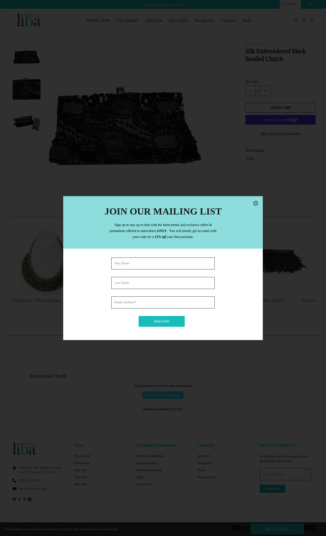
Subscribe (161, 321)
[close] (255, 203)
